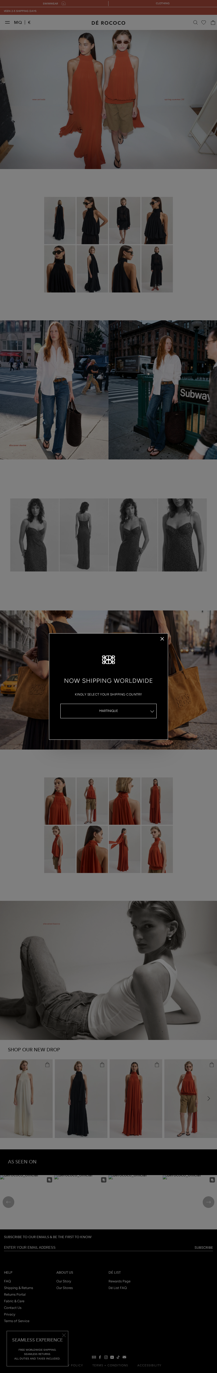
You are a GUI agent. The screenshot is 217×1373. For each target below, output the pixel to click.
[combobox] (108, 711)
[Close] (162, 639)
